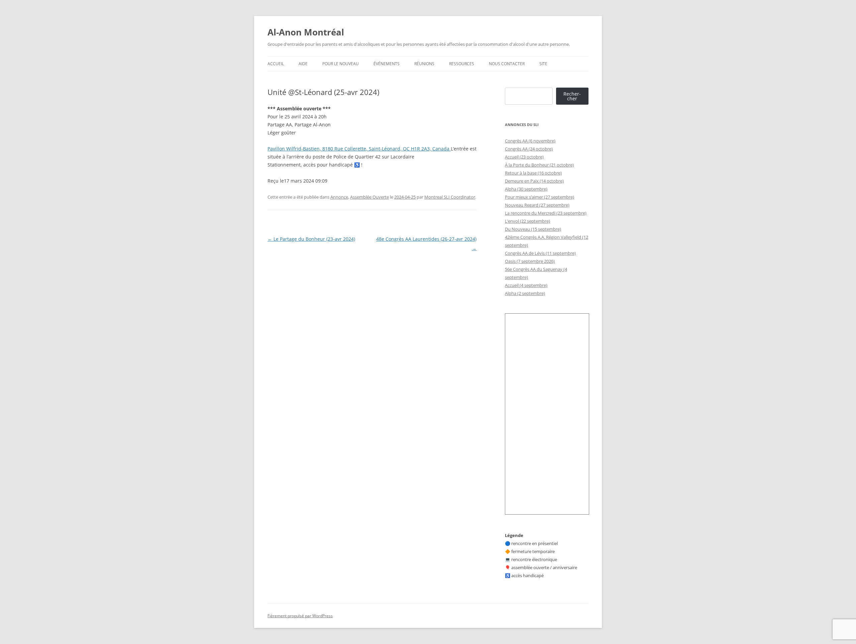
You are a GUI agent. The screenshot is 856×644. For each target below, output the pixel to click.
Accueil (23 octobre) (524, 157)
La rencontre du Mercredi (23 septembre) (545, 213)
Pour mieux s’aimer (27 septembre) (539, 197)
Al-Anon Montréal (306, 32)
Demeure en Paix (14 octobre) (534, 181)
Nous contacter (507, 64)
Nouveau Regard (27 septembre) (537, 205)
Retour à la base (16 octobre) (533, 173)
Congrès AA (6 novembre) (530, 141)
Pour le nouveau (340, 64)
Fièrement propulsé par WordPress (300, 616)
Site (543, 64)
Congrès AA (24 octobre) (529, 149)
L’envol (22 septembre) (527, 221)
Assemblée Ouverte (369, 197)
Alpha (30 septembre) (526, 189)
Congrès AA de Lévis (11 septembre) (540, 253)
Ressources (461, 64)
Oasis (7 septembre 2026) (530, 261)
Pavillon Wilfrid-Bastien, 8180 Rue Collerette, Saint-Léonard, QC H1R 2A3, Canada (359, 148)
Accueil (276, 64)
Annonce (339, 197)
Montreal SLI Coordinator (449, 197)
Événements (386, 64)
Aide (303, 64)
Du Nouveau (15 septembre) (533, 229)
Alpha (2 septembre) (525, 293)
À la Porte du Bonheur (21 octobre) (539, 165)
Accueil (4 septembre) (526, 285)
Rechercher (572, 96)
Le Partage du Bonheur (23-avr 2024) (311, 239)
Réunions (424, 64)
